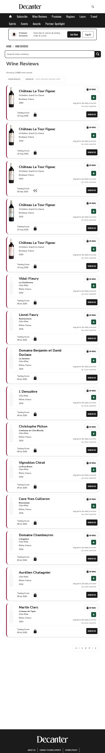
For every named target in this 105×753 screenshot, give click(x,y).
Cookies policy (71, 750)
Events (24, 24)
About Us (31, 750)
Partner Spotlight (55, 24)
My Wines (92, 89)
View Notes (92, 114)
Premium (57, 16)
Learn (83, 16)
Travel (94, 16)
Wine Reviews (39, 16)
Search (97, 54)
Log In (88, 34)
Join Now (74, 34)
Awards (37, 24)
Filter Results (14, 79)
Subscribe (22, 16)
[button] (44, 79)
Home (8, 46)
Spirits (12, 24)
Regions (70, 16)
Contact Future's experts (50, 750)
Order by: (29, 79)
